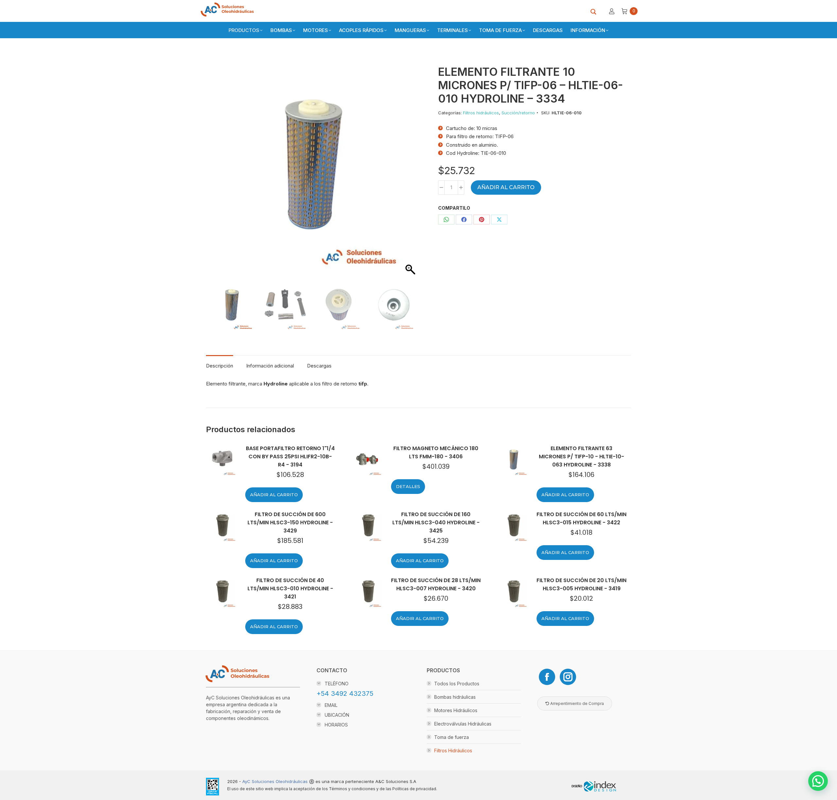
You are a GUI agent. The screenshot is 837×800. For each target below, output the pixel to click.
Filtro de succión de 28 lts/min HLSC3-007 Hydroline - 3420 (436, 584)
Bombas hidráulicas (455, 697)
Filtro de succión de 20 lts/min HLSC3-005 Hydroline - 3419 (581, 584)
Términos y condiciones (352, 788)
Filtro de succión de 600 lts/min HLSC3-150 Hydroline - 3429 (290, 522)
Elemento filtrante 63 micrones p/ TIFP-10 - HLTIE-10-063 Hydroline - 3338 (581, 456)
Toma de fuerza (451, 737)
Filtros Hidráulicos (453, 750)
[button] (407, 180)
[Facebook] (547, 677)
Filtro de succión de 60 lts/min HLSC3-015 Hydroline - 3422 (581, 518)
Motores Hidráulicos (455, 710)
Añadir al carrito (506, 187)
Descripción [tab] (219, 366)
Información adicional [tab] (270, 366)
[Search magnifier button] (593, 11)
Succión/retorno (518, 112)
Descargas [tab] (319, 366)
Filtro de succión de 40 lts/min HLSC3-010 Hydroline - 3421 (290, 588)
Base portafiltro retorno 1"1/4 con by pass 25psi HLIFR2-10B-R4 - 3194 (290, 456)
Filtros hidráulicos (481, 112)
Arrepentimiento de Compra (576, 703)
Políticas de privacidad (414, 788)
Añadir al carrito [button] (274, 494)
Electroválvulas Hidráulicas (462, 724)
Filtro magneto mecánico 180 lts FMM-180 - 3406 (435, 452)
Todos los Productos (456, 683)
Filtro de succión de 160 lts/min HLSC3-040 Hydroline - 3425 (436, 522)
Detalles (408, 486)
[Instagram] (568, 677)
